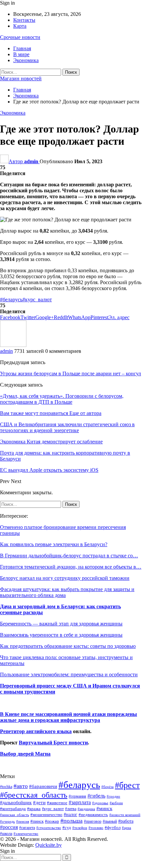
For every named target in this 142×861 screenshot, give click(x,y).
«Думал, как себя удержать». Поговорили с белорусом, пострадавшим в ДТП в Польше (62, 399)
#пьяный (110, 821)
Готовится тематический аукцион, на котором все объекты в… (70, 567)
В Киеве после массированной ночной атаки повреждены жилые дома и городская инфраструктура (68, 717)
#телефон (79, 828)
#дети (39, 802)
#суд (66, 827)
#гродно (113, 796)
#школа (6, 834)
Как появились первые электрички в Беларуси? (53, 544)
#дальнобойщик (16, 802)
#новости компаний (124, 815)
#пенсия (22, 821)
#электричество (26, 834)
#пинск (37, 821)
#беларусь (11, 299)
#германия (77, 796)
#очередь (7, 821)
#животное (57, 802)
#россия (9, 827)
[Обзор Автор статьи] (13, 345)
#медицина (86, 809)
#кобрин (116, 803)
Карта (19, 26)
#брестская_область (33, 794)
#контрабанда (13, 808)
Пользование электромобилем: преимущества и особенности (69, 674)
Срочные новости (20, 37)
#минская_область (14, 815)
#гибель (96, 796)
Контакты (24, 20)
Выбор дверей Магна (25, 754)
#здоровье (100, 803)
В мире (21, 54)
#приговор (92, 821)
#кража (34, 808)
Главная (22, 48)
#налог (70, 814)
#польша (71, 820)
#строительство (48, 828)
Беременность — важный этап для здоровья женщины (61, 623)
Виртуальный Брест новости (53, 742)
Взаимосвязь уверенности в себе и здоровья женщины (61, 635)
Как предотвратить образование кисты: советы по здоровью (68, 646)
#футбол (113, 827)
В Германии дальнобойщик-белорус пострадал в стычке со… (69, 555)
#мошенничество (46, 814)
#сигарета (27, 827)
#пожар (52, 821)
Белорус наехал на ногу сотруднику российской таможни (64, 578)
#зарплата (80, 802)
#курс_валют (37, 299)
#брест (127, 785)
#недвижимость (93, 814)
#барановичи (43, 786)
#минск (104, 808)
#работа (125, 821)
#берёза (107, 787)
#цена (126, 828)
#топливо (96, 828)
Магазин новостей (21, 78)
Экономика (26, 60)
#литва (70, 808)
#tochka (6, 786)
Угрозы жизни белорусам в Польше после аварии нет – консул (70, 373)
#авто (21, 786)
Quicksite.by (48, 845)
